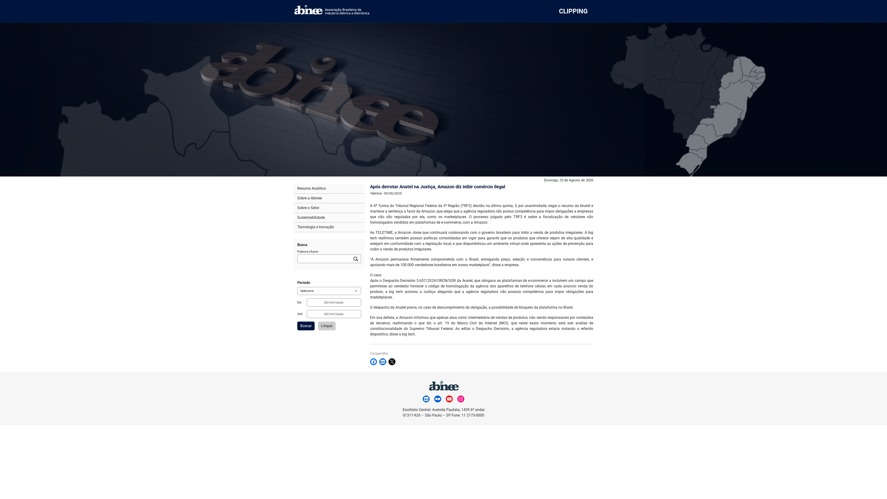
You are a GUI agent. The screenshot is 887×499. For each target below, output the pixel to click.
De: (299, 302)
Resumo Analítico (311, 188)
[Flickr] (438, 399)
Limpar (327, 326)
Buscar (306, 326)
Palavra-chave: (308, 251)
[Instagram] (461, 399)
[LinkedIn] (426, 399)
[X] (393, 361)
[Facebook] (374, 361)
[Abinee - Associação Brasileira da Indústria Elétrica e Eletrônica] (443, 385)
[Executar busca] (356, 258)
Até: (300, 314)
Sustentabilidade (311, 217)
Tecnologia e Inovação (315, 227)
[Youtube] (449, 399)
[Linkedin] (384, 361)
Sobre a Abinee (309, 198)
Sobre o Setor (308, 208)
